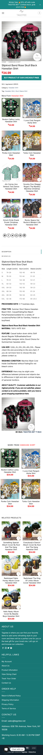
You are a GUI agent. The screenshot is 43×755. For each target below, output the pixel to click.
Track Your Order (9, 678)
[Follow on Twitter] (8, 648)
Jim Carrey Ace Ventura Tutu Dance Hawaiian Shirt (11, 186)
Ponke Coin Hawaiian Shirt (11, 154)
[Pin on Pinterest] (20, 235)
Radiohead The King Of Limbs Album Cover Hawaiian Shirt (32, 580)
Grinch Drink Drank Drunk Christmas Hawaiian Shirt (11, 222)
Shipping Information (10, 700)
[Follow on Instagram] (6, 648)
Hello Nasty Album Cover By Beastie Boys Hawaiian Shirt (11, 613)
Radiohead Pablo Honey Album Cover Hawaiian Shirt (11, 580)
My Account (7, 661)
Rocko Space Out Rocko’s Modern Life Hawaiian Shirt (32, 222)
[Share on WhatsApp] (5, 235)
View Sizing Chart (9, 674)
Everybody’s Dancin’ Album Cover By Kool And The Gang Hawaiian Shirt (32, 545)
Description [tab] (6, 252)
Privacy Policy (7, 704)
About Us (5, 666)
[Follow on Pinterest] (11, 648)
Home (4, 62)
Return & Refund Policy (11, 696)
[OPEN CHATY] (6, 749)
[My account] (39, 13)
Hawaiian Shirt (14, 62)
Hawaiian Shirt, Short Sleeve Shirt (16, 91)
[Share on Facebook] (8, 235)
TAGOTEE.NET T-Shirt (32, 432)
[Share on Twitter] (12, 235)
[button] (3, 13)
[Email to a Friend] (16, 235)
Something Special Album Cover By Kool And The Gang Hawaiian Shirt (11, 545)
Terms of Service (9, 708)
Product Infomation (10, 670)
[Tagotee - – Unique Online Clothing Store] (21, 13)
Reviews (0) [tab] (6, 256)
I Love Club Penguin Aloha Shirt (32, 121)
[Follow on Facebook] (3, 648)
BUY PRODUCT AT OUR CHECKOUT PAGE (21, 78)
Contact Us (6, 683)
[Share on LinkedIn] (24, 235)
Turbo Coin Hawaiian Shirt (32, 154)
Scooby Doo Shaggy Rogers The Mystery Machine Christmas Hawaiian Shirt (32, 187)
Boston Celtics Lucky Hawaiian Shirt (11, 120)
